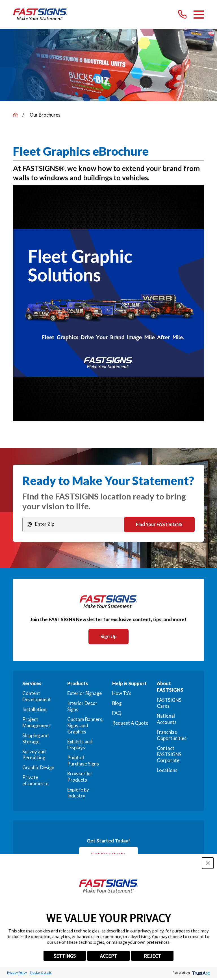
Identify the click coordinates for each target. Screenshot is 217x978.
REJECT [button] (152, 956)
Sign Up (108, 636)
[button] (207, 863)
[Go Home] (15, 115)
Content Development (36, 696)
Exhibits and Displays (79, 745)
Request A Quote (130, 723)
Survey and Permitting (34, 755)
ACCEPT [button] (108, 956)
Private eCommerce (35, 780)
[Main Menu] (199, 14)
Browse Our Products (79, 777)
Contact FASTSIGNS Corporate (169, 754)
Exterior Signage (84, 693)
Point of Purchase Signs (83, 761)
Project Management (36, 722)
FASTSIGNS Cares (169, 703)
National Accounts (167, 719)
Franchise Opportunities (171, 735)
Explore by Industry (78, 793)
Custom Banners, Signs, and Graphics (85, 725)
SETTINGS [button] (65, 956)
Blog (116, 703)
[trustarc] (200, 972)
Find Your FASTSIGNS (159, 524)
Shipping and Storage (35, 739)
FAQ (116, 713)
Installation (34, 709)
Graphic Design (38, 767)
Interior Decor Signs (82, 706)
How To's (121, 693)
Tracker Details (40, 972)
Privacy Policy (17, 972)
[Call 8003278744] (182, 14)
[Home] (40, 14)
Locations (167, 770)
